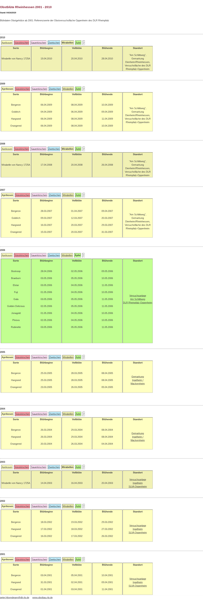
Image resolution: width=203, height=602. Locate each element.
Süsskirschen (21, 42)
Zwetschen (54, 42)
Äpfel (78, 42)
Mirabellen (68, 89)
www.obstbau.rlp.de (42, 597)
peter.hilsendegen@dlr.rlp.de (14, 597)
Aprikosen (7, 42)
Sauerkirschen (38, 42)
